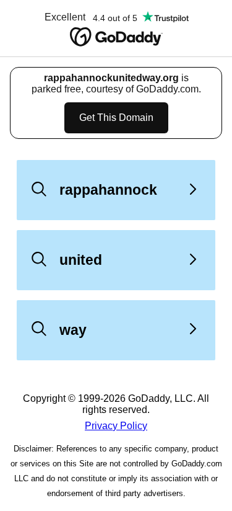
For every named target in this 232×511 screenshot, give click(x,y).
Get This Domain (116, 117)
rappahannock (108, 190)
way (73, 330)
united (80, 260)
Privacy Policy (116, 425)
